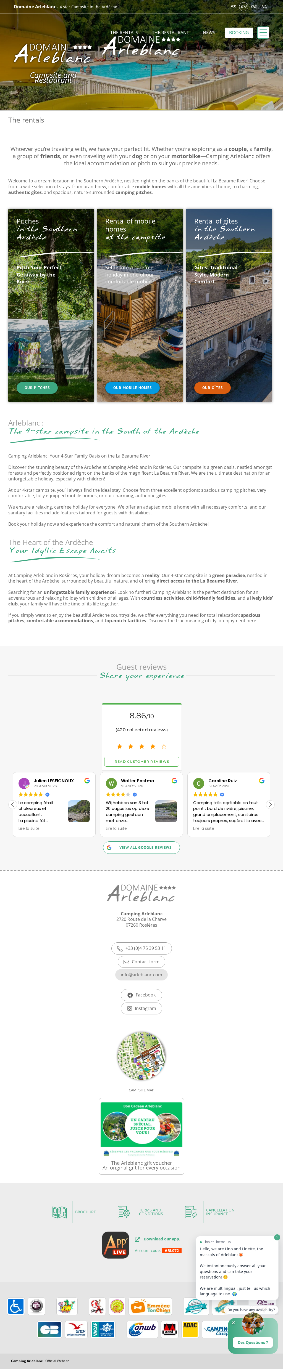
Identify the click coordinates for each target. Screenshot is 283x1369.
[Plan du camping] (141, 1065)
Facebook (146, 995)
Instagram (145, 1008)
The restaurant (170, 33)
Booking (239, 33)
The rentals (124, 33)
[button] (270, 805)
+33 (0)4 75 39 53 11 (145, 948)
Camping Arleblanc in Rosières (139, 467)
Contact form (145, 962)
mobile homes (82, 496)
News (209, 33)
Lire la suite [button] (29, 828)
